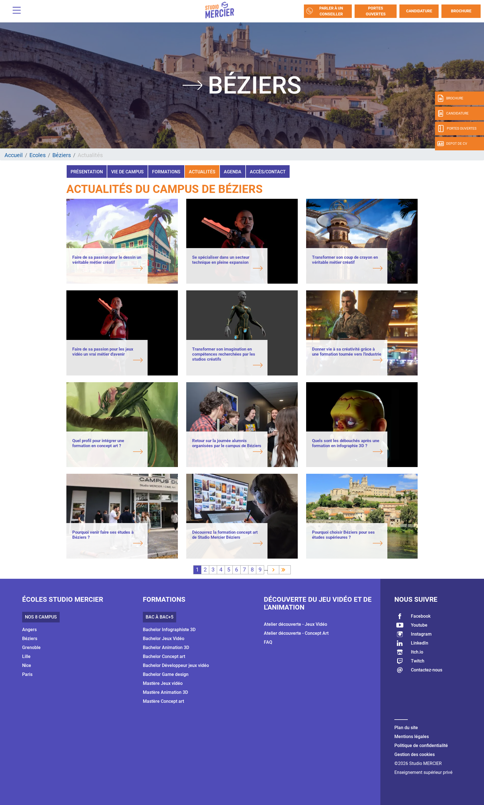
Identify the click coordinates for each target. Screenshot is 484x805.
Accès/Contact (268, 171)
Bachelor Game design (166, 674)
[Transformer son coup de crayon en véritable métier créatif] (347, 269)
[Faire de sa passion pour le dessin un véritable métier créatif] (107, 269)
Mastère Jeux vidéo (163, 683)
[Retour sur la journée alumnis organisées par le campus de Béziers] (227, 452)
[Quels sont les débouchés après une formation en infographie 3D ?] (347, 452)
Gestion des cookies (414, 754)
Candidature (419, 11)
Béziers (61, 155)
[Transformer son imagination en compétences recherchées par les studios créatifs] (227, 365)
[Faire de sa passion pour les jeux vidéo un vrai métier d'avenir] (107, 360)
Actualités (202, 171)
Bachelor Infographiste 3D (169, 629)
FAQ (268, 642)
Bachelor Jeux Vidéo (163, 638)
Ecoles (37, 155)
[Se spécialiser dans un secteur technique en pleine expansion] (227, 269)
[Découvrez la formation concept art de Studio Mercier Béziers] (227, 544)
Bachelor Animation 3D (166, 647)
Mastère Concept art (163, 701)
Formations (166, 171)
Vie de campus (127, 171)
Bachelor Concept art (164, 656)
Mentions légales (411, 736)
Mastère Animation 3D (165, 692)
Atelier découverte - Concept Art (296, 633)
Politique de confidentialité (421, 745)
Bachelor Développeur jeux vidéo (176, 665)
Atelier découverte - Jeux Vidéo (295, 624)
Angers (29, 629)
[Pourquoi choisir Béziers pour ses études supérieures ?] (347, 544)
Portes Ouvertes (376, 11)
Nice (26, 665)
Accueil (13, 155)
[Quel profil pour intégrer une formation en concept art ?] (107, 452)
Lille (26, 656)
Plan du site (406, 727)
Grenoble (31, 647)
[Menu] (14, 11)
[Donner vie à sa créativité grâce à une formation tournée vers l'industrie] (347, 360)
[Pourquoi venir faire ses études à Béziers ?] (107, 544)
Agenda (232, 171)
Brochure (461, 11)
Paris (27, 674)
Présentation (87, 171)
